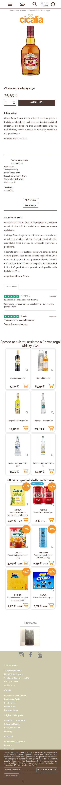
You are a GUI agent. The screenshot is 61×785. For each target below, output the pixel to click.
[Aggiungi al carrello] (25, 385)
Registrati (8, 745)
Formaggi (8, 731)
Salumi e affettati (12, 724)
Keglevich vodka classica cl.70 (18, 465)
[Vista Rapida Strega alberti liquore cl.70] (27, 412)
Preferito (31, 200)
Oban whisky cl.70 (43, 378)
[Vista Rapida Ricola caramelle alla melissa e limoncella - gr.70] (27, 504)
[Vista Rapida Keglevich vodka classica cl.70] (27, 455)
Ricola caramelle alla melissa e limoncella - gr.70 (17, 514)
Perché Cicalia (10, 703)
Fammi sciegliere (11, 775)
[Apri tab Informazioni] (53, 4)
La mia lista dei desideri (14, 741)
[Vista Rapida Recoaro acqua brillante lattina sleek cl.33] (52, 547)
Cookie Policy (20, 765)
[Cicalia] (30, 18)
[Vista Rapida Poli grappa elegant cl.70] (52, 412)
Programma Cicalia (12, 699)
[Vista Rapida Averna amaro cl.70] (27, 370)
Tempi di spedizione (13, 670)
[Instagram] (21, 656)
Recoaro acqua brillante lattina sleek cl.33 (43, 556)
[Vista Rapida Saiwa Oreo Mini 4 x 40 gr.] (52, 589)
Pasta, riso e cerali (12, 727)
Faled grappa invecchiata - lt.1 (43, 465)
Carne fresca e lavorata (14, 720)
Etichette (31, 205)
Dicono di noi (12, 286)
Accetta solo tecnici (12, 769)
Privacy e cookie (11, 681)
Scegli (34, 765)
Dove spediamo (11, 710)
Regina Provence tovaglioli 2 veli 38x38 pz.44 (17, 599)
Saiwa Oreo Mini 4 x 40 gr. (43, 597)
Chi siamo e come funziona (15, 695)
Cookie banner (9, 685)
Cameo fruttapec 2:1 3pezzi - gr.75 (18, 556)
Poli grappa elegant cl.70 (43, 420)
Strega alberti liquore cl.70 (18, 420)
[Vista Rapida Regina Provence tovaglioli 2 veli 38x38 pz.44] (27, 589)
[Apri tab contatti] (22, 4)
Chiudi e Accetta (47, 769)
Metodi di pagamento (13, 674)
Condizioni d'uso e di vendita (16, 678)
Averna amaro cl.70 (17, 378)
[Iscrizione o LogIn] (45, 4)
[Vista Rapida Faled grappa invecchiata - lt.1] (52, 455)
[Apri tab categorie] (10, 4)
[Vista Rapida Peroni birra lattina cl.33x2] (52, 504)
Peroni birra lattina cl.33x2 (43, 512)
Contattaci (9, 749)
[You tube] (39, 656)
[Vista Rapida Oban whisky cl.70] (52, 370)
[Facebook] (30, 656)
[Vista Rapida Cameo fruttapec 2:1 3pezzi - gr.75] (27, 547)
